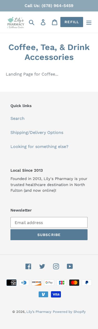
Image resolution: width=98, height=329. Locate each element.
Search (17, 118)
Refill (72, 22)
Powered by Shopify (69, 312)
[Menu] (89, 22)
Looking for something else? (39, 146)
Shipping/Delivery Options (36, 132)
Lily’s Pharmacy (38, 312)
